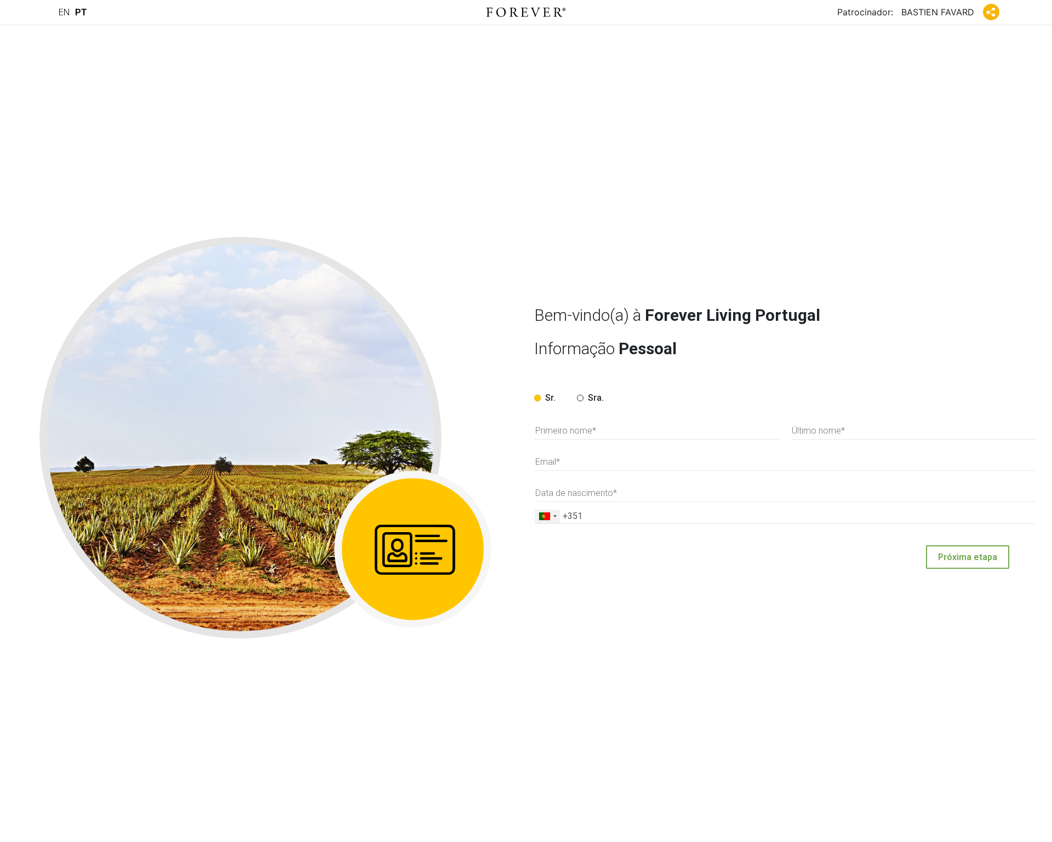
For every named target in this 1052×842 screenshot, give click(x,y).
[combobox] (547, 516)
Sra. (596, 398)
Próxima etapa (967, 557)
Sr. (550, 398)
